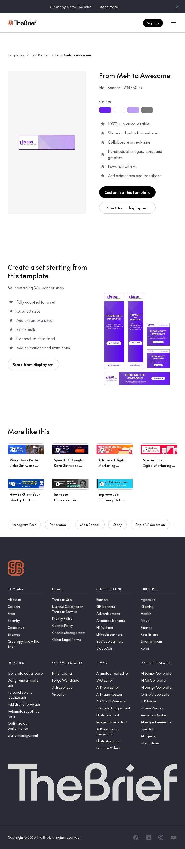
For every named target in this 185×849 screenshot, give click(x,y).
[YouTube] (173, 837)
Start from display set (127, 207)
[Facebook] (136, 837)
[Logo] (16, 568)
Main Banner (90, 524)
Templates (16, 55)
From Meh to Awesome (73, 55)
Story (117, 524)
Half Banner (40, 55)
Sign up (153, 22)
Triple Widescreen (150, 524)
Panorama (58, 524)
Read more (109, 6)
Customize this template (127, 192)
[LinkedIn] (148, 837)
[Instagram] (161, 837)
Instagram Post (24, 524)
